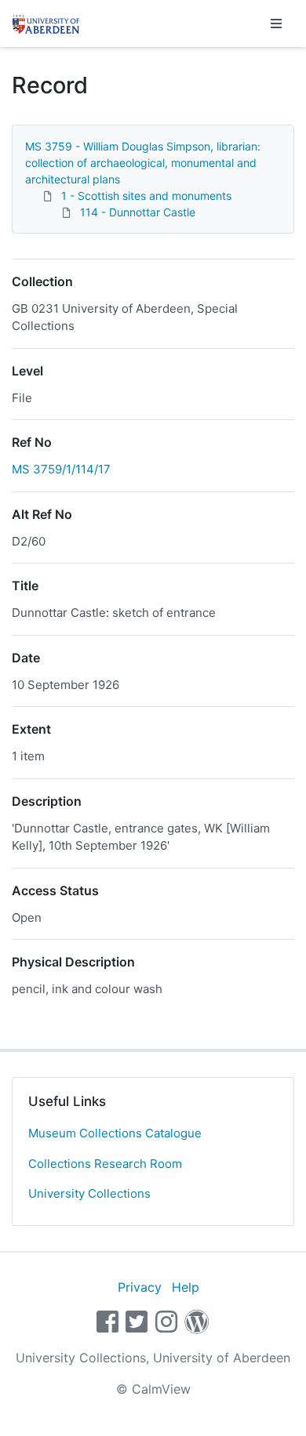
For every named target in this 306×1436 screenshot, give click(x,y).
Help (185, 1287)
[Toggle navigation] (276, 23)
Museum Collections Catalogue (115, 1133)
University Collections (89, 1193)
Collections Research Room (105, 1163)
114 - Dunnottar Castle (137, 212)
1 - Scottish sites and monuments (146, 195)
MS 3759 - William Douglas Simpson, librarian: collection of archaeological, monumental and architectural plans (142, 163)
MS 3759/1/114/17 (61, 469)
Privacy (140, 1287)
